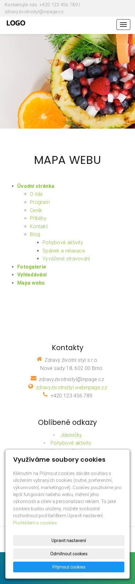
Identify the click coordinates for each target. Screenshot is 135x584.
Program (40, 202)
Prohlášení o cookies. (35, 522)
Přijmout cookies (68, 567)
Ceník (36, 210)
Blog (35, 234)
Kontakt (39, 226)
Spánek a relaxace (63, 251)
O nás (36, 194)
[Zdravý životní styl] (16, 22)
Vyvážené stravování (66, 259)
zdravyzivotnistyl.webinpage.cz (71, 387)
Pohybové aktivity (62, 243)
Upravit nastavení (68, 540)
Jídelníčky (71, 435)
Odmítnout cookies (69, 553)
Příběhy (38, 218)
